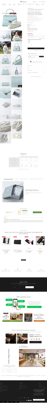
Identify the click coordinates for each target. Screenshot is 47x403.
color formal (14, 4)
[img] (5, 218)
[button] (35, 1)
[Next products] (43, 53)
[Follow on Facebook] (18, 397)
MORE (9, 367)
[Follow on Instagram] (20, 397)
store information (38, 4)
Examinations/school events (21, 4)
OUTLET (27, 4)
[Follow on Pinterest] (22, 397)
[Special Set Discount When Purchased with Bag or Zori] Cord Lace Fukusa (17, 250)
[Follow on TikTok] (26, 397)
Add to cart (36, 48)
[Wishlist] (42, 1)
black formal (10, 4)
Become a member (39, 399)
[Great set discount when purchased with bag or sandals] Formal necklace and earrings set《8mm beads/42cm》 (35, 55)
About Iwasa (43, 4)
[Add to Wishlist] (10, 237)
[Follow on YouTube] (24, 397)
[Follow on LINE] (28, 397)
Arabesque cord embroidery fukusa (29, 251)
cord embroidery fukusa (40, 251)
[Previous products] (42, 53)
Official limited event (31, 4)
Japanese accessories (4, 4)
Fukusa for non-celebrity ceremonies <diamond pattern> (6, 250)
